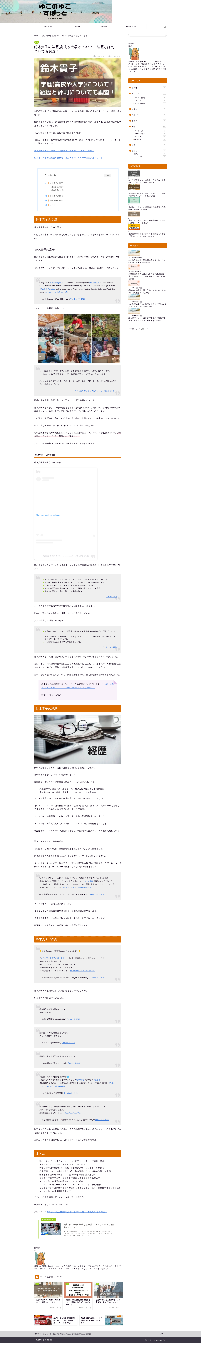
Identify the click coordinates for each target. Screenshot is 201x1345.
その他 (148, 88)
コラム (148, 109)
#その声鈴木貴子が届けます (52, 958)
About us (48, 26)
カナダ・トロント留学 (108, 647)
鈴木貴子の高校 (57, 187)
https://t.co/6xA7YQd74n (74, 1113)
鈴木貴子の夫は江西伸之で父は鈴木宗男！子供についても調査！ (64, 151)
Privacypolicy (132, 26)
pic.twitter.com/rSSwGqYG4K (82, 971)
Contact (76, 26)
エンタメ (148, 94)
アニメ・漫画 (149, 98)
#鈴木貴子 (80, 1080)
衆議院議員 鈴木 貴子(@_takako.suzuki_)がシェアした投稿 (66, 556)
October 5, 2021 (71, 1093)
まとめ (52, 205)
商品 (149, 154)
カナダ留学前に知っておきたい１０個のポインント (96, 391)
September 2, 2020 (97, 894)
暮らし (148, 151)
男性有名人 (149, 139)
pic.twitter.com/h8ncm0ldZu (56, 292)
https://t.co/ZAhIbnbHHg (57, 1086)
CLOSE (107, 175)
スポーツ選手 (149, 134)
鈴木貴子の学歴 (56, 183)
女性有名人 (149, 136)
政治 (36, 42)
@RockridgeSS (56, 283)
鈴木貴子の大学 (57, 190)
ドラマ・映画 (149, 103)
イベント (149, 101)
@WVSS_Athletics (47, 289)
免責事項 (39, 1340)
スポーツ (148, 115)
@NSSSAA (94, 283)
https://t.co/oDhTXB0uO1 (80, 887)
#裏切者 (97, 1080)
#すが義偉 (89, 881)
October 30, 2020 (77, 299)
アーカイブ (133, 329)
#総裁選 (66, 887)
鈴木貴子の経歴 (56, 196)
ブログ (148, 121)
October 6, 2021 (68, 1043)
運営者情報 (48, 1340)
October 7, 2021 (73, 1019)
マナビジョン (111, 597)
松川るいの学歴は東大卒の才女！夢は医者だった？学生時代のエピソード (68, 158)
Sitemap (104, 26)
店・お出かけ (149, 156)
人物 (148, 127)
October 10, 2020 (96, 978)
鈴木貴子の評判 (56, 200)
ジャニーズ (149, 131)
